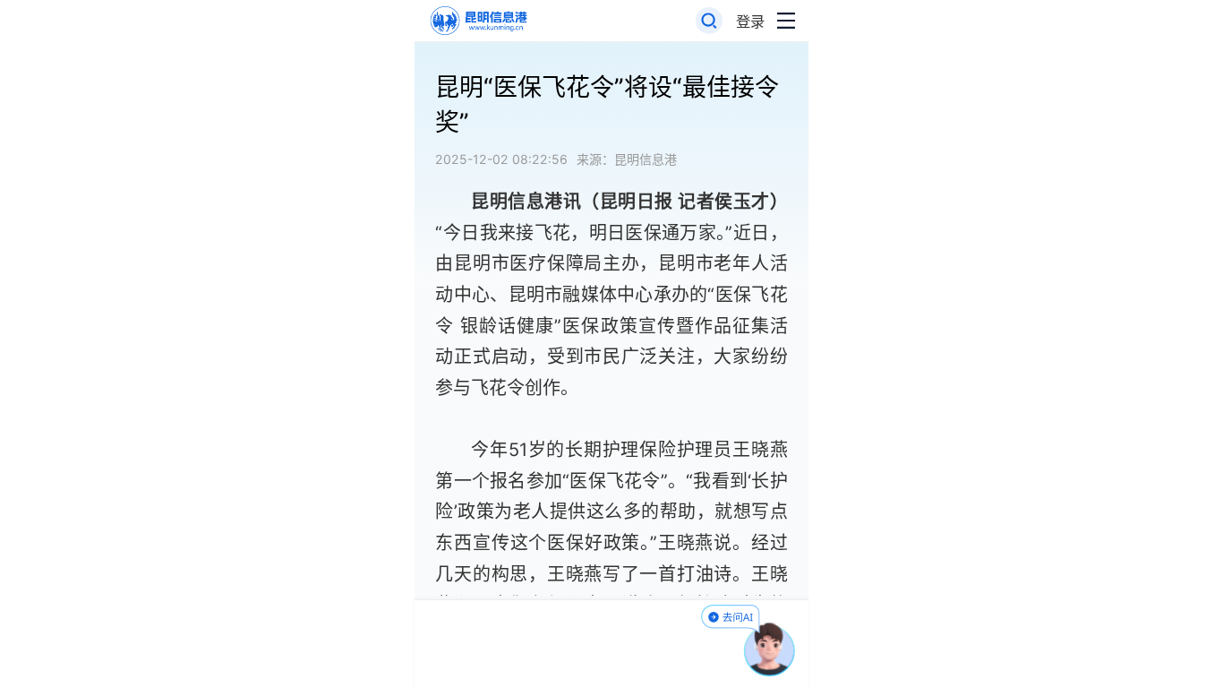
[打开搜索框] (709, 21)
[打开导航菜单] (786, 21)
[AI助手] (770, 649)
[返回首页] (477, 21)
